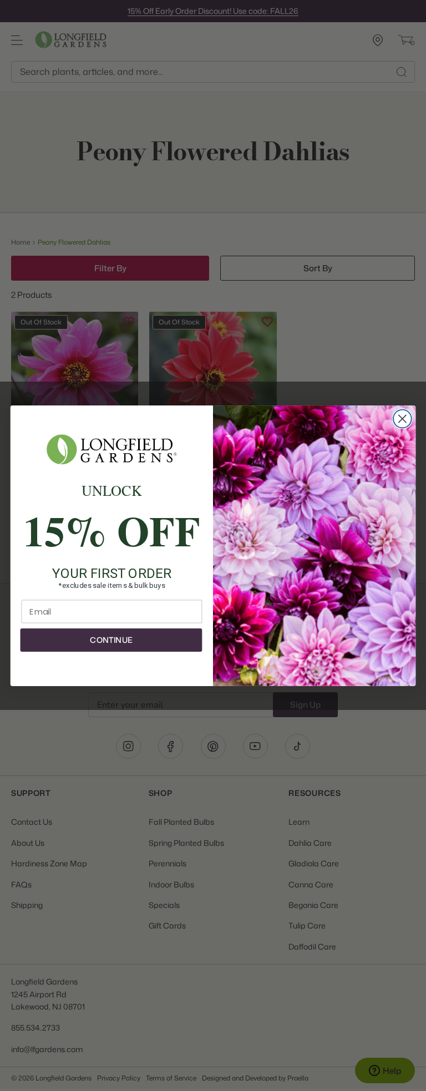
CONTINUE (111, 640)
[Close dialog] (402, 418)
